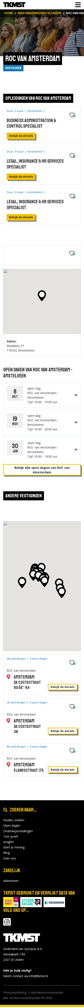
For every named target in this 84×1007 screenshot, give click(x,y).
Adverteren (11, 881)
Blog (6, 853)
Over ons (9, 858)
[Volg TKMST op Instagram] (7, 924)
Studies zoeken (13, 820)
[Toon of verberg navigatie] (77, 4)
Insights (8, 842)
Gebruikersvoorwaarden (46, 992)
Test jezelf (10, 836)
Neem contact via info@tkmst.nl (25, 976)
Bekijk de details (21, 136)
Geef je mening (14, 847)
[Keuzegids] (54, 902)
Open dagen (11, 825)
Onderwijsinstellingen (18, 831)
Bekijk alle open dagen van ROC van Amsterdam (42, 470)
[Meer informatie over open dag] (76, 395)
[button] (42, 295)
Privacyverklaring (14, 992)
